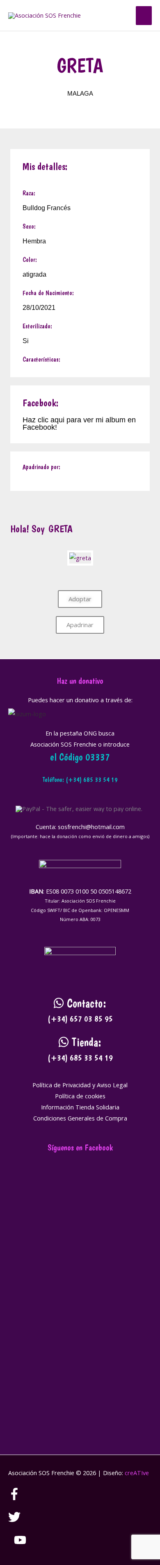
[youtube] (20, 1544)
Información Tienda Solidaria (80, 1107)
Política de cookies (80, 1096)
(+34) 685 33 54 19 (80, 1058)
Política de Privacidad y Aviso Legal (80, 1085)
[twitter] (20, 1521)
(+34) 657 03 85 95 (80, 1019)
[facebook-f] (20, 1498)
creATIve (137, 1473)
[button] (121, 15)
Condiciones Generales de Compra (80, 1118)
